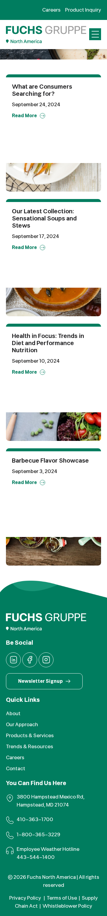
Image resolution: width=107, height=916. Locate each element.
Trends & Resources (29, 746)
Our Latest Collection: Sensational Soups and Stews (44, 219)
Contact (15, 768)
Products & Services (30, 735)
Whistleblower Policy (67, 906)
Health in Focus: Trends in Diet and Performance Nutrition (48, 343)
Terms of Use (62, 898)
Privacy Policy (25, 898)
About (13, 713)
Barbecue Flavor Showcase (50, 461)
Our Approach (22, 724)
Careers (15, 757)
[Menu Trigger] (95, 34)
